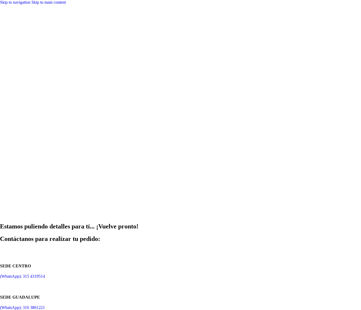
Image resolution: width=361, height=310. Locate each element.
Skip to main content (48, 2)
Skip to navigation (15, 2)
